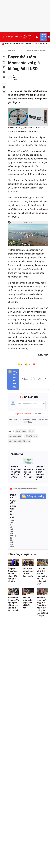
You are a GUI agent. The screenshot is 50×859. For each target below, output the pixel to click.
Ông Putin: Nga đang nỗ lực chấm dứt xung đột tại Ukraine (13, 575)
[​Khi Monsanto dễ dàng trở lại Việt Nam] (28, 461)
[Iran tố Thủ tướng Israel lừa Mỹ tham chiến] (28, 562)
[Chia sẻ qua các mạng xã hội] (45, 379)
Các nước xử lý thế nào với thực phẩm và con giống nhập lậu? (42, 576)
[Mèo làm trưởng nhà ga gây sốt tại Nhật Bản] (28, 591)
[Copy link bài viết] (39, 379)
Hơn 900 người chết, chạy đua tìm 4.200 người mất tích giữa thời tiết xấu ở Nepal (42, 606)
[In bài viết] (4, 92)
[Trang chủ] (3, 44)
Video (22, 44)
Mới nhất (8, 44)
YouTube (16, 37)
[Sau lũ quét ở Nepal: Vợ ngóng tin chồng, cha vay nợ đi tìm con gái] (13, 591)
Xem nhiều (16, 44)
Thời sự (28, 44)
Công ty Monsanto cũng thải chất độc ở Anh (15, 471)
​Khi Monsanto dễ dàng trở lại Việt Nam (28, 471)
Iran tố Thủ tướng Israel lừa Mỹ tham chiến (28, 572)
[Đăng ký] (33, 496)
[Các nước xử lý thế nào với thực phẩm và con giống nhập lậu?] (42, 562)
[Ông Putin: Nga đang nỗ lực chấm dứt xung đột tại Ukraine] (13, 562)
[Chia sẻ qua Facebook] (33, 379)
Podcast (7, 37)
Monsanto (21, 431)
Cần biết (24, 37)
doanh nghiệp (15, 436)
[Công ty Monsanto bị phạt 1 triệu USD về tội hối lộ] (40, 461)
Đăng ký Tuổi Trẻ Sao (43, 36)
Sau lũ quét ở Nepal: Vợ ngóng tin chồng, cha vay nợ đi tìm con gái (13, 604)
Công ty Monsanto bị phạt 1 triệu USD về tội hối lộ (40, 473)
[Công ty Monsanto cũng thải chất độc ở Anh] (15, 461)
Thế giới (34, 44)
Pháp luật (41, 44)
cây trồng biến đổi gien (19, 441)
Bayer (31, 431)
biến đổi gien (31, 436)
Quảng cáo (30, 37)
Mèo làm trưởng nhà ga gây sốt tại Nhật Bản (27, 602)
